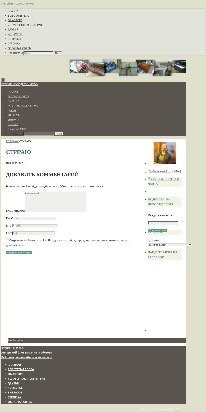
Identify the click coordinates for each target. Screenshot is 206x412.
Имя (9, 218)
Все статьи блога (20, 15)
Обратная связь (19, 48)
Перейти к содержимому (17, 3)
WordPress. (176, 409)
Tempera (161, 409)
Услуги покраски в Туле (25, 25)
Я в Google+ (15, 340)
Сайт (9, 233)
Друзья (13, 29)
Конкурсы (15, 34)
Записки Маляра (28, 90)
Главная (14, 11)
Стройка (14, 43)
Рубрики (153, 240)
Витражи (14, 39)
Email (10, 225)
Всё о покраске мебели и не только (26, 357)
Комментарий (15, 211)
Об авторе (15, 20)
